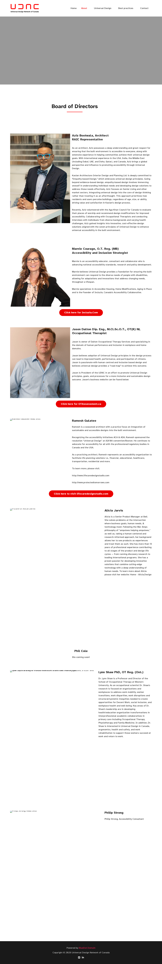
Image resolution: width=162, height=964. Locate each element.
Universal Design (102, 8)
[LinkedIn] (83, 957)
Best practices (125, 8)
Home (74, 8)
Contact (144, 8)
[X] (79, 957)
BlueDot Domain (87, 947)
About (84, 8)
